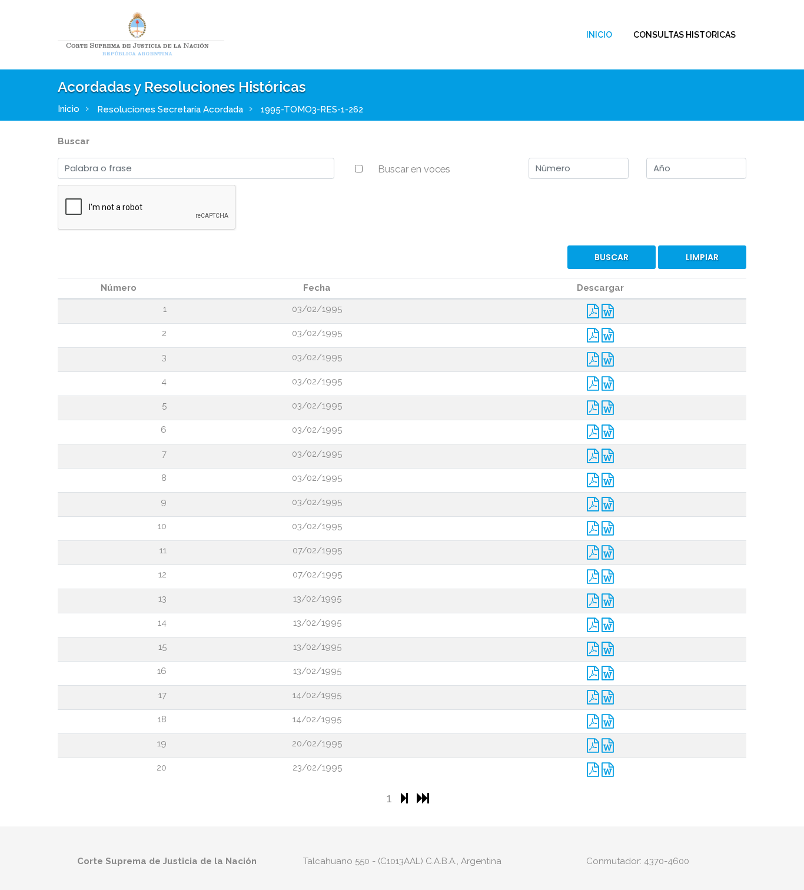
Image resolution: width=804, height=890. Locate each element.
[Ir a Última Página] (423, 798)
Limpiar (702, 257)
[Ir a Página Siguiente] (406, 798)
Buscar (73, 141)
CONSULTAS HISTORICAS (684, 34)
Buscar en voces (414, 169)
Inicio (599, 34)
